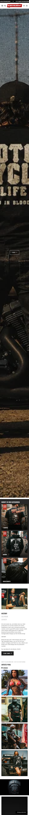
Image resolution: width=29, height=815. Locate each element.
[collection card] (14, 517)
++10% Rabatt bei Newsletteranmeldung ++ (11, 1)
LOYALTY (4, 619)
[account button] (24, 6)
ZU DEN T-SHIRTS (6, 653)
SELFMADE (4, 616)
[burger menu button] (2, 6)
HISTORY (4, 613)
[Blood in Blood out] (14, 6)
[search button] (5, 6)
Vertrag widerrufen (21, 812)
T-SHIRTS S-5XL (14, 252)
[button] (27, 6)
